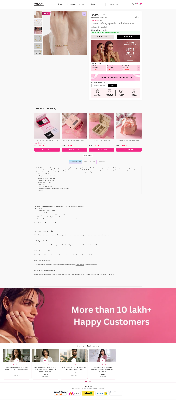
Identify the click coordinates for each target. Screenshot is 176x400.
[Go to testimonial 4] (90, 381)
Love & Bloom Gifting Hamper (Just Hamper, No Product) (83, 140)
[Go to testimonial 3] (89, 381)
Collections (71, 4)
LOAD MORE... (88, 155)
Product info (76, 162)
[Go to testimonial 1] (86, 381)
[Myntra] (74, 393)
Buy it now (128, 36)
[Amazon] (60, 393)
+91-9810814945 (71, 219)
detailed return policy (48, 223)
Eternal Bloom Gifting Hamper (129, 140)
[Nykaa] (116, 393)
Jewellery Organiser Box (101, 140)
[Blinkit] (88, 393)
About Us (82, 4)
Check (112, 85)
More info (101, 162)
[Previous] (36, 53)
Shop (60, 4)
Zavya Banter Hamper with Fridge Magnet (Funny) (53, 140)
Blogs (93, 4)
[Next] (40, 53)
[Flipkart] (102, 393)
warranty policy (80, 264)
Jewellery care (89, 162)
